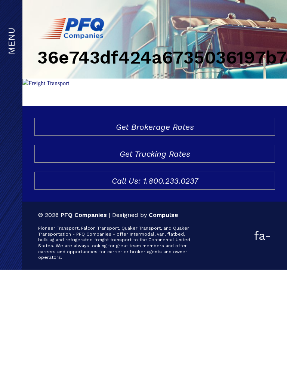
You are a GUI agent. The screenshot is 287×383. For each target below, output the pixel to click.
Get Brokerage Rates (155, 127)
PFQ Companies (84, 214)
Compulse (163, 214)
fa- (262, 236)
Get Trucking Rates (155, 154)
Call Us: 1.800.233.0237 (155, 181)
